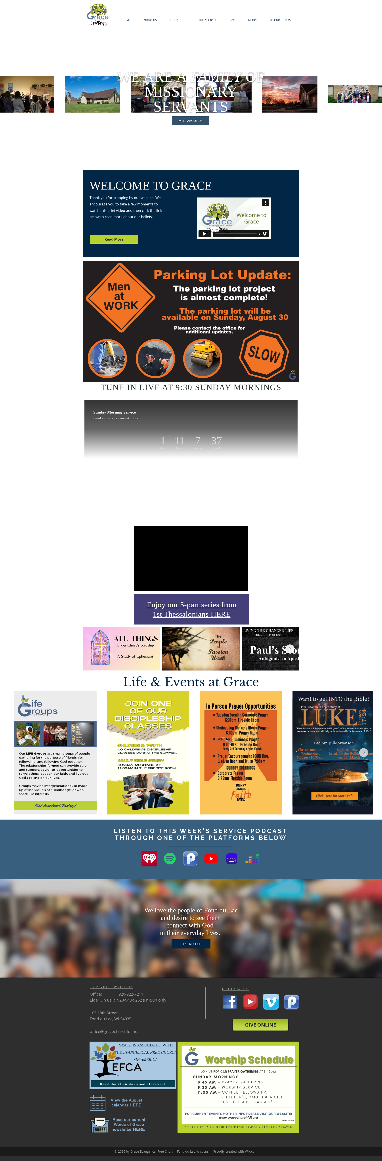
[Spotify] (170, 858)
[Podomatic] (190, 858)
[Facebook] (230, 1002)
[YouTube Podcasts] (211, 858)
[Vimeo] (271, 1002)
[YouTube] (250, 1002)
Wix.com (251, 1151)
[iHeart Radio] (149, 858)
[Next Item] (289, 648)
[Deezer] (252, 858)
